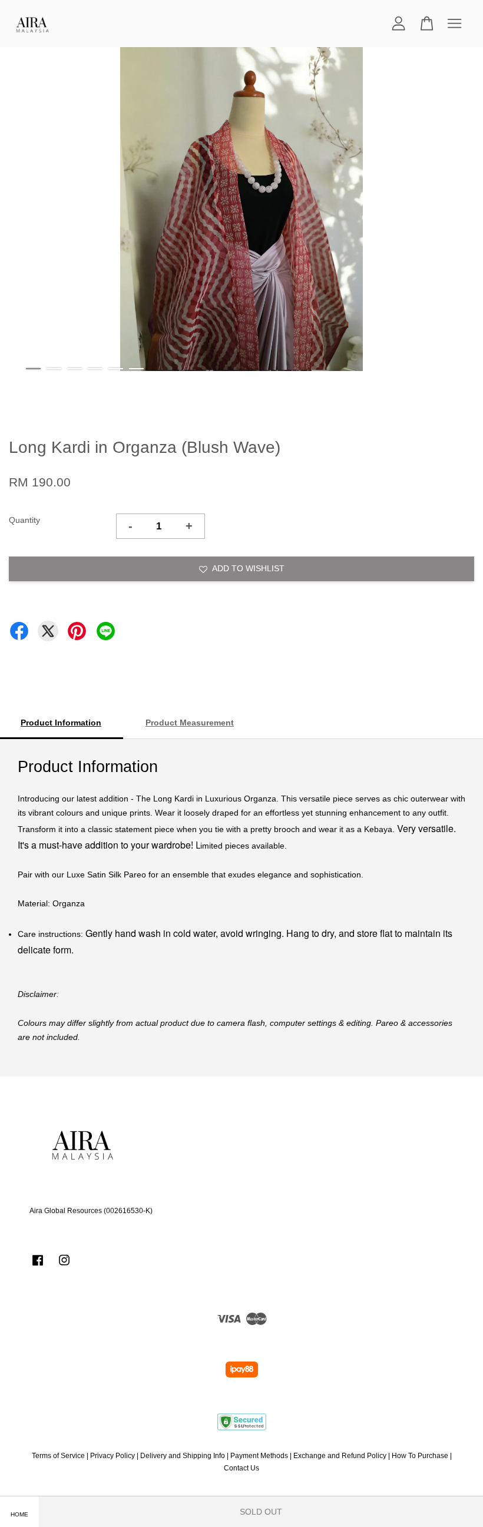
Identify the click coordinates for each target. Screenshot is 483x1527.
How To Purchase (420, 1456)
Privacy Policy (112, 1456)
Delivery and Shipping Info (182, 1456)
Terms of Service (58, 1456)
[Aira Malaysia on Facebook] (37, 1266)
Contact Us (241, 1468)
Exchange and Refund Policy (339, 1456)
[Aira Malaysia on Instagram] (64, 1266)
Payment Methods (259, 1456)
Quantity (24, 520)
